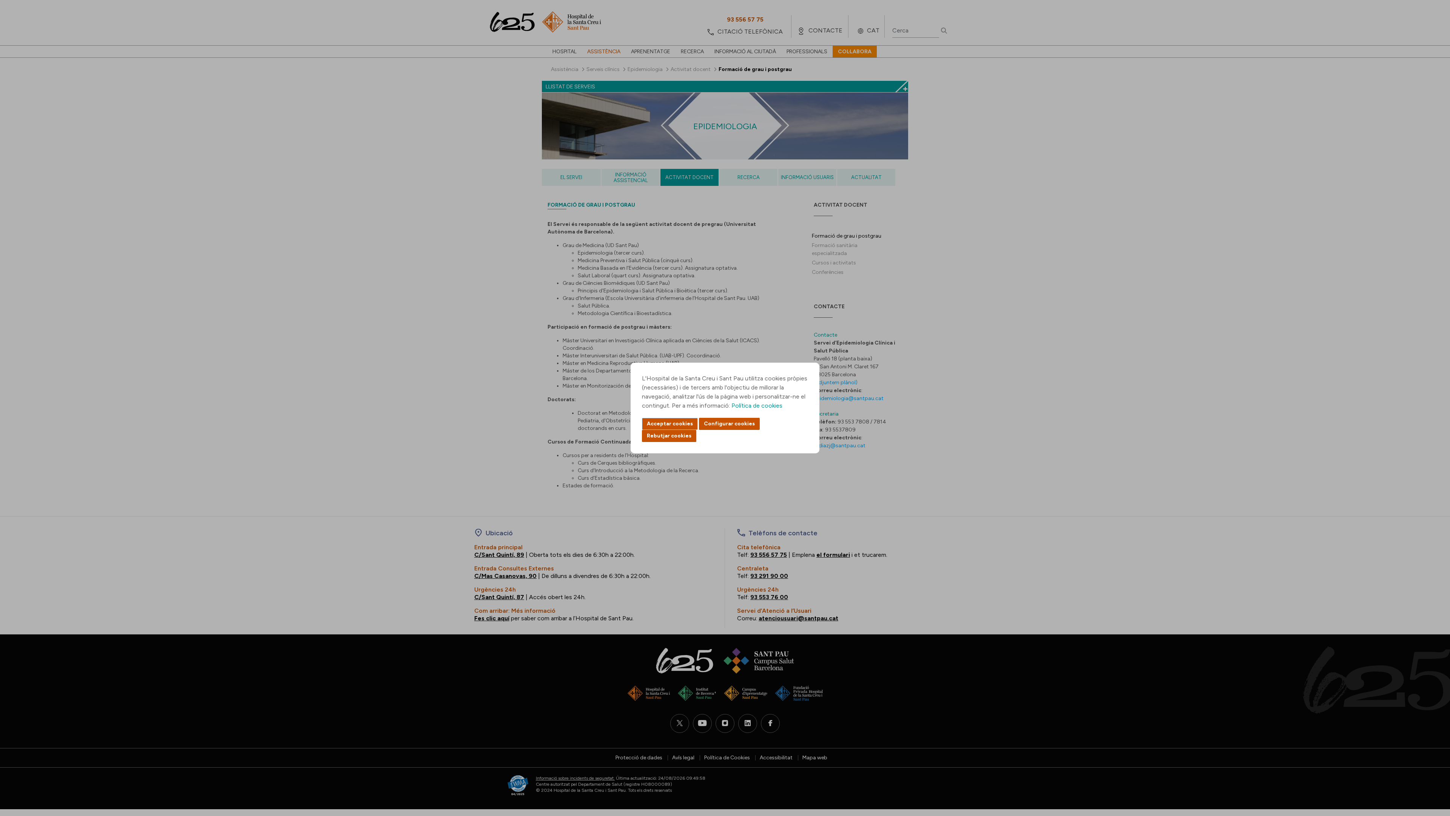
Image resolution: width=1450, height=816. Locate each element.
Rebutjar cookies (669, 436)
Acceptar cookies (670, 423)
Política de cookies (756, 405)
